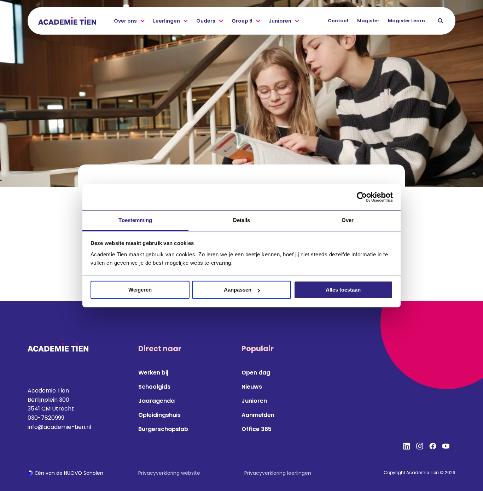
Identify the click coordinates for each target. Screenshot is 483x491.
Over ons (125, 20)
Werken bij (153, 373)
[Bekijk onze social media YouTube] (445, 446)
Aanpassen (237, 290)
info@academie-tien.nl (59, 427)
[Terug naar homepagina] (67, 21)
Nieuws (252, 387)
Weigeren (140, 290)
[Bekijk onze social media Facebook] (432, 446)
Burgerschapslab (163, 429)
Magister (368, 20)
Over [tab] (348, 220)
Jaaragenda (156, 401)
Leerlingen (166, 20)
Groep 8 (242, 20)
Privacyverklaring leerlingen (277, 473)
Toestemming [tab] (135, 220)
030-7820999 (46, 418)
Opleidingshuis (159, 415)
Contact (338, 20)
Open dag (256, 373)
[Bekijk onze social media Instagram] (419, 446)
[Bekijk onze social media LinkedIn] (406, 446)
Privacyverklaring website (169, 473)
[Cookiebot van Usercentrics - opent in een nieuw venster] (362, 197)
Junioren (280, 20)
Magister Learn (406, 20)
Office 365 (257, 429)
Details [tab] (241, 220)
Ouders (205, 20)
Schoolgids (154, 387)
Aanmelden (258, 415)
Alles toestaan (343, 290)
